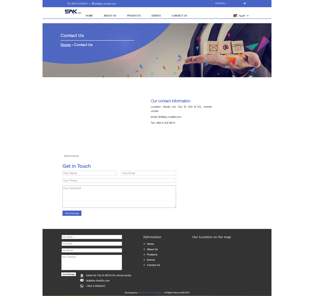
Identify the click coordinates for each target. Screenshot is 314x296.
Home (89, 15)
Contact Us (179, 15)
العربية (242, 15)
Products (134, 15)
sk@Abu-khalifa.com (105, 3)
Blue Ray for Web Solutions (150, 292)
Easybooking (71, 155)
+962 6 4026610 (78, 3)
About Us (110, 15)
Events (156, 15)
